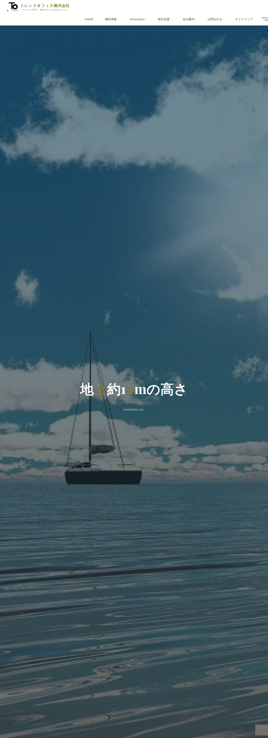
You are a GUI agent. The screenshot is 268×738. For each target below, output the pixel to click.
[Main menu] (264, 19)
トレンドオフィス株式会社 (45, 5)
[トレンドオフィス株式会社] (12, 6)
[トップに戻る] (254, 724)
